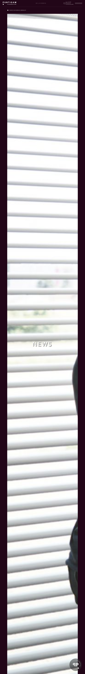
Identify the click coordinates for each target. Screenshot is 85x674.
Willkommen (41, 3)
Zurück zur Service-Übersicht (17, 10)
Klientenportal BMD (69, 4)
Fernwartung (68, 3)
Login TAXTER (68, 2)
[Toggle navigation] (78, 3)
